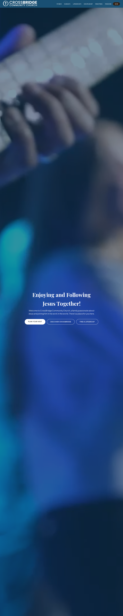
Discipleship (88, 4)
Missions (108, 4)
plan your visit (35, 321)
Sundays (67, 4)
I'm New (59, 4)
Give (116, 4)
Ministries (98, 4)
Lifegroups (77, 4)
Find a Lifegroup (87, 322)
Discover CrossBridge (60, 322)
